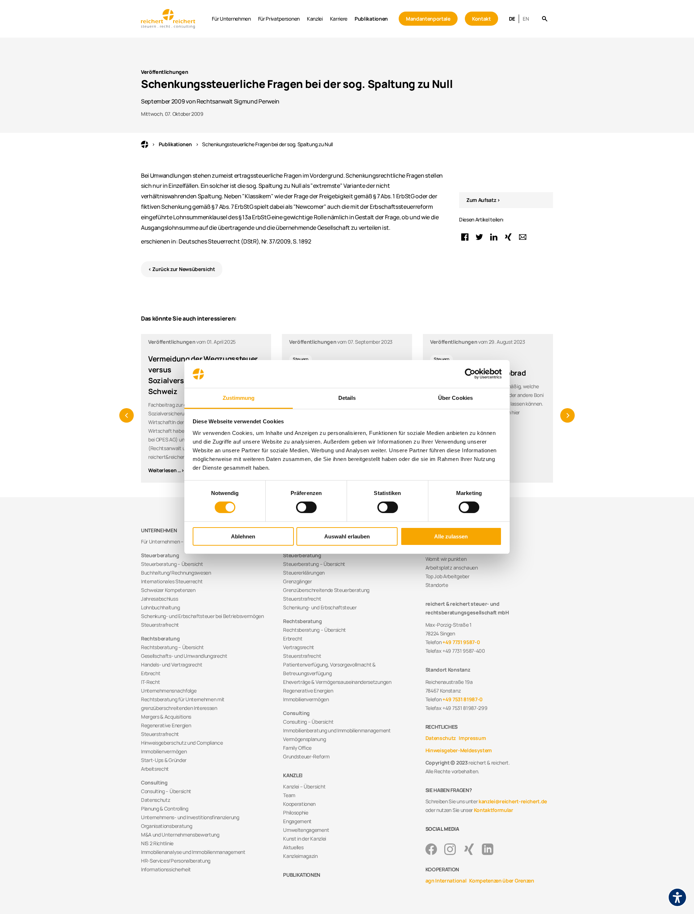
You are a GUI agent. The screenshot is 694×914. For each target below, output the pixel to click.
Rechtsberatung (160, 638)
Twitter (479, 237)
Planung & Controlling (164, 808)
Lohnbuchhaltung (160, 607)
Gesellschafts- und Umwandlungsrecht (184, 655)
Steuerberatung (160, 555)
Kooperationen (299, 803)
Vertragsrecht (298, 647)
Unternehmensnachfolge (168, 690)
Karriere (338, 18)
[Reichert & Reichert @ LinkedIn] (487, 849)
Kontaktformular (493, 810)
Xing (508, 237)
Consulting (154, 782)
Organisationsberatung (166, 825)
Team (289, 795)
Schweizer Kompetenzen (168, 590)
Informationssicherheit (166, 869)
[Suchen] (544, 18)
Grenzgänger (297, 581)
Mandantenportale (428, 18)
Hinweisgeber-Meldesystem (458, 750)
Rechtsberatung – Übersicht (172, 647)
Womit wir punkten (446, 558)
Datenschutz (155, 799)
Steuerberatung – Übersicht (172, 563)
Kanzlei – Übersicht (304, 786)
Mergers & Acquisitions (166, 716)
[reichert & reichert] (174, 18)
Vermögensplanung (304, 739)
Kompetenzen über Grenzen (501, 880)
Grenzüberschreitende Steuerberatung (326, 590)
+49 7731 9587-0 (461, 642)
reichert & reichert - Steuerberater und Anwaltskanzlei (144, 144)
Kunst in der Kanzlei (304, 838)
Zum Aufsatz (481, 199)
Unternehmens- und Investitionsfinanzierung (190, 817)
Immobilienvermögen (164, 751)
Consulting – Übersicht (166, 791)
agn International (446, 880)
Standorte (436, 584)
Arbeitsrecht (155, 768)
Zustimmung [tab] (239, 398)
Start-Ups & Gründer (164, 760)
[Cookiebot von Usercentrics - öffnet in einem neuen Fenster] (470, 373)
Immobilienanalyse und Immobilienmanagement (193, 852)
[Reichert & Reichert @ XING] (469, 849)
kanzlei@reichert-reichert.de (513, 801)
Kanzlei (315, 18)
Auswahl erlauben (347, 536)
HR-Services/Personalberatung (175, 860)
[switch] (306, 507)
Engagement (297, 821)
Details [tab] (347, 398)
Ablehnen (243, 536)
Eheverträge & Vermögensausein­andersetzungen (337, 681)
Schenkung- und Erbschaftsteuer (319, 607)
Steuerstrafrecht (160, 624)
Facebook (465, 237)
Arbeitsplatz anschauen (451, 567)
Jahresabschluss (159, 598)
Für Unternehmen (231, 18)
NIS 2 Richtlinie (157, 843)
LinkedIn (494, 237)
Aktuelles (293, 847)
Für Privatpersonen (279, 18)
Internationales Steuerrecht (171, 581)
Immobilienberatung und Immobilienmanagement (336, 730)
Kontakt (481, 18)
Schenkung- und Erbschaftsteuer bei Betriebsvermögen (202, 616)
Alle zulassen (451, 536)
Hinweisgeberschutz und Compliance (182, 742)
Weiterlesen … (164, 470)
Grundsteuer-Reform (306, 756)
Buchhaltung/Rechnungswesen (176, 572)
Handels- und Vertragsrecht (171, 664)
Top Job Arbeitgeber (447, 576)
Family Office (297, 747)
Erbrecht (150, 673)
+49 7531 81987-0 (462, 699)
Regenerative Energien (166, 725)
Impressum (472, 738)
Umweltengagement (306, 829)
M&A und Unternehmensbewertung (180, 834)
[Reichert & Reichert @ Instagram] (450, 849)
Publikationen (371, 18)
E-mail (522, 237)
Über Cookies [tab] (455, 398)
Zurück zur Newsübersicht (183, 269)
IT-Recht (150, 681)
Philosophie (295, 812)
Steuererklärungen (304, 572)
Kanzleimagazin (300, 855)
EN (526, 18)
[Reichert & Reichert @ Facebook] (431, 849)
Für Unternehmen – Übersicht (173, 541)
